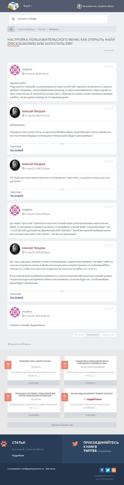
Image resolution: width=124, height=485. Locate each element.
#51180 (109, 66)
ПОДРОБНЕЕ (34, 383)
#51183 (109, 207)
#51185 (109, 308)
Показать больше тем (62, 425)
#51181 (109, 108)
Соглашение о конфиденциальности (26, 468)
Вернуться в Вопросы (20, 344)
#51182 (109, 161)
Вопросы (54, 29)
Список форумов (26, 29)
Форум (26, 5)
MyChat (42, 29)
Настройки (78, 335)
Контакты (50, 468)
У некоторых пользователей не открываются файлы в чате (91, 362)
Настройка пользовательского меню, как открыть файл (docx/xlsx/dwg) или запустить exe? (61, 41)
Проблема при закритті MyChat (35, 361)
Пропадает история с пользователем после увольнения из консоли (35, 395)
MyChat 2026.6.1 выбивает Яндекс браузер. (92, 394)
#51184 (109, 245)
